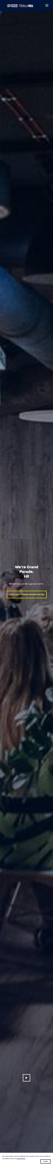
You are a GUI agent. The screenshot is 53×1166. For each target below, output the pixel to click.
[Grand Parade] (20, 5)
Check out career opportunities (26, 594)
